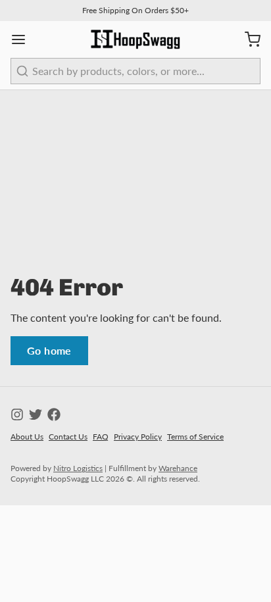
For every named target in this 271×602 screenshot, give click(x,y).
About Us (27, 436)
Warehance (178, 468)
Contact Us (68, 436)
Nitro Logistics (78, 468)
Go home (49, 350)
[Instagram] (17, 414)
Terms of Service (195, 436)
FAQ (101, 436)
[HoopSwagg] (135, 39)
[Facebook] (54, 414)
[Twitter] (35, 414)
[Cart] (247, 39)
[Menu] (24, 39)
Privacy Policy (138, 436)
